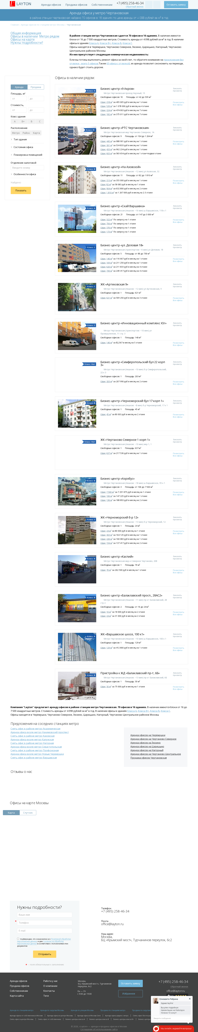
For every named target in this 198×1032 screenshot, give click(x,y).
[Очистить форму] (40, 190)
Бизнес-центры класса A (75, 1019)
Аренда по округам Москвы (52, 1010)
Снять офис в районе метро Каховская (33, 735)
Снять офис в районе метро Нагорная (32, 743)
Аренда (19, 87)
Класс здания (18, 116)
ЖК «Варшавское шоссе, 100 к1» (122, 634)
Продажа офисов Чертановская (148, 757)
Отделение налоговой (23, 162)
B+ (23, 121)
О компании (50, 986)
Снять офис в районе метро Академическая (35, 728)
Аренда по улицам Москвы (82, 1010)
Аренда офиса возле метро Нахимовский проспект (40, 732)
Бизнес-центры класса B (99, 1019)
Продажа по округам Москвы (144, 1010)
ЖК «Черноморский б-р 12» (119, 517)
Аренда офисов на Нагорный (146, 750)
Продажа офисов (76, 4)
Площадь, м (18, 93)
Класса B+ (105, 43)
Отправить (44, 954)
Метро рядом (49, 36)
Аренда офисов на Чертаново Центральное (155, 754)
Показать (20, 190)
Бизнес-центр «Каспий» (117, 556)
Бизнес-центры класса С (148, 1019)
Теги (46, 995)
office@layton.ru (112, 924)
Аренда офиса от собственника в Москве (26, 1015)
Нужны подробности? (27, 42)
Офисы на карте (23, 39)
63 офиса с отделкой (118, 63)
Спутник (28, 812)
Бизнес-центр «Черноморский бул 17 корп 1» (132, 401)
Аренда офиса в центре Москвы (60, 1015)
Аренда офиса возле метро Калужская (32, 739)
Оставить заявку (176, 4)
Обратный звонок (134, 7)
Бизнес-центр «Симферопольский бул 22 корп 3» (132, 363)
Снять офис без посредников (144, 1015)
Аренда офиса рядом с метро (116, 1015)
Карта (36, 133)
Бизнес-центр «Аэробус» (117, 478)
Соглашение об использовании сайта (99, 1029)
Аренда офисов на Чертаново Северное (153, 739)
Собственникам (102, 4)
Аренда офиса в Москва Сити (89, 1015)
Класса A (94, 43)
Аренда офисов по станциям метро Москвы (43, 24)
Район (26, 133)
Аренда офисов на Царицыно (147, 746)
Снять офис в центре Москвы (21, 1019)
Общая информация (26, 33)
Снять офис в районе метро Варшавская (34, 757)
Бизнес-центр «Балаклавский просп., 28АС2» (131, 595)
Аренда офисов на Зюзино (145, 742)
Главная (15, 24)
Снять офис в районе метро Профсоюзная (35, 750)
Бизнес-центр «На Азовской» (121, 167)
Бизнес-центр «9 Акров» (117, 89)
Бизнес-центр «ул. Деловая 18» (122, 245)
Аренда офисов (51, 4)
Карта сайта (17, 995)
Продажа (36, 87)
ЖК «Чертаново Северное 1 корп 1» (125, 440)
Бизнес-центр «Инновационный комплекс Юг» (133, 323)
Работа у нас (50, 981)
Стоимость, (17, 105)
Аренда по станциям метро (21, 1010)
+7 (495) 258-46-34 (130, 3)
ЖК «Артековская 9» (114, 284)
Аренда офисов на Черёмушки (147, 735)
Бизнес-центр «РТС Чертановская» (125, 128)
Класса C (127, 43)
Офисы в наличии (24, 36)
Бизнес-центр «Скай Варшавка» (123, 206)
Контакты (49, 990)
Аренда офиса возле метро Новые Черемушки (37, 754)
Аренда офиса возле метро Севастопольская (36, 746)
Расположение (19, 128)
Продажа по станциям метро (112, 1010)
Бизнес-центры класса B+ (123, 1019)
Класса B (116, 43)
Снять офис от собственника (49, 1019)
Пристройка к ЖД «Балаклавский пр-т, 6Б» (130, 673)
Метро (16, 133)
